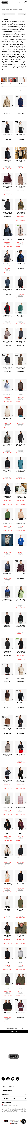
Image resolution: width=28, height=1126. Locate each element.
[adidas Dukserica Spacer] (21, 334)
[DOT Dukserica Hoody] (21, 876)
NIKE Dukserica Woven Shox (7, 161)
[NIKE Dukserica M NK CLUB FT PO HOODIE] (7, 101)
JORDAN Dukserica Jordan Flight (7, 264)
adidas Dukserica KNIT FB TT (7, 135)
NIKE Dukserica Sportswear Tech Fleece (7, 394)
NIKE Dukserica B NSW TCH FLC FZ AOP (20, 265)
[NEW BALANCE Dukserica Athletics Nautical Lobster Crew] (7, 566)
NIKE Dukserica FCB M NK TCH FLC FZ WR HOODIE (21, 110)
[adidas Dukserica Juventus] (21, 127)
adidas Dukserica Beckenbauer (20, 368)
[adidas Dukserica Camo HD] (21, 721)
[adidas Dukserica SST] (21, 153)
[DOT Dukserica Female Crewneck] (21, 850)
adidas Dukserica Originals (20, 290)
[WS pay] (11, 1121)
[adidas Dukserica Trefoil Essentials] (21, 437)
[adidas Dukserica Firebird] (7, 179)
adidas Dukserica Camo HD (20, 729)
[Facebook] (3, 1079)
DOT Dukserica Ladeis (7, 832)
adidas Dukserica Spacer (20, 342)
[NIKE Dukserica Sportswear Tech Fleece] (7, 385)
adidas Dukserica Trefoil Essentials (20, 445)
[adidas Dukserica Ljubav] (7, 669)
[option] (13, 80)
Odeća (16, 9)
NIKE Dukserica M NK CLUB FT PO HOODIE (7, 110)
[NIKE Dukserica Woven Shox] (7, 153)
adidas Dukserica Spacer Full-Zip (7, 368)
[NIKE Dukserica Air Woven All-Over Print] (7, 437)
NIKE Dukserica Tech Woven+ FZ (20, 213)
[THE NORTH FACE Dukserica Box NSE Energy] (7, 463)
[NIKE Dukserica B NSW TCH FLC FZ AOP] (21, 256)
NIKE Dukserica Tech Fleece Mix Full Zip (7, 239)
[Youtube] (12, 1079)
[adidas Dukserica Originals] (21, 282)
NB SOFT (21, 1116)
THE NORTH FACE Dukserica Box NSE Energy (7, 471)
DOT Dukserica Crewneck (7, 910)
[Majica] (13, 79)
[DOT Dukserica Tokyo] (7, 953)
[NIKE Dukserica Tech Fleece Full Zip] (7, 592)
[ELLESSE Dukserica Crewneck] (21, 179)
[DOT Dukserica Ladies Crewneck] (7, 798)
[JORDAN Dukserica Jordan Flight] (7, 256)
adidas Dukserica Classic (20, 755)
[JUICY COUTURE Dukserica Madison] (21, 773)
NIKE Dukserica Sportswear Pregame (7, 497)
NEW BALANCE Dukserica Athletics (7, 419)
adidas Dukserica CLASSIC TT (7, 781)
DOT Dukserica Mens (20, 910)
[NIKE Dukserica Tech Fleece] (21, 230)
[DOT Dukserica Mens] (21, 902)
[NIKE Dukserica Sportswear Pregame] (7, 489)
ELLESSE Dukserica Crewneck (21, 187)
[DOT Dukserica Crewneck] (7, 902)
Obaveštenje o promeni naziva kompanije (14, 5)
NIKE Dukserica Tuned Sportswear (7, 316)
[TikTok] (17, 1079)
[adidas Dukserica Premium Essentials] (7, 204)
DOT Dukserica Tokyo (7, 961)
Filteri (20, 14)
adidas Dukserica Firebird (7, 187)
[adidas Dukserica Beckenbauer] (21, 359)
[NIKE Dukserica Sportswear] (7, 618)
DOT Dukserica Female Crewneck (20, 858)
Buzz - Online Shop (5, 9)
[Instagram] (8, 1079)
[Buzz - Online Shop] (4, 2)
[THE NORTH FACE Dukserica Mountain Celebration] (21, 489)
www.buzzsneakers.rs (10, 1116)
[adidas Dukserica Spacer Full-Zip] (7, 359)
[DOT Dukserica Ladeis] (7, 824)
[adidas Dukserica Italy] (7, 282)
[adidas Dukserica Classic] (21, 747)
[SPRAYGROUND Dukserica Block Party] (7, 721)
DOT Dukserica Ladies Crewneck (7, 806)
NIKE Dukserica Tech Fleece (21, 238)
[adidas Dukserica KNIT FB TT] (7, 127)
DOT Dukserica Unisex (20, 987)
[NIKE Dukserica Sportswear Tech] (21, 618)
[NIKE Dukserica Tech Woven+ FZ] (21, 204)
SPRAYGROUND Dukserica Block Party (7, 730)
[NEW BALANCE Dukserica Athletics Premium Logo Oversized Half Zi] (21, 566)
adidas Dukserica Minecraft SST (20, 316)
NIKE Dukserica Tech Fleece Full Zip (7, 600)
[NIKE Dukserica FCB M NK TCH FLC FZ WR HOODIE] (21, 101)
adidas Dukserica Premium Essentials (7, 213)
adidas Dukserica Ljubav (7, 677)
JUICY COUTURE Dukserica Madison (20, 781)
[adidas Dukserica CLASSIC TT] (7, 773)
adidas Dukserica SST (20, 161)
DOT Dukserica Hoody (20, 884)
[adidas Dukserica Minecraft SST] (21, 308)
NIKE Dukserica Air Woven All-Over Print (7, 446)
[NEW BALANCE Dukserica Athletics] (7, 411)
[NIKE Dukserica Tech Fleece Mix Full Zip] (7, 230)
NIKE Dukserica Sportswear (7, 626)
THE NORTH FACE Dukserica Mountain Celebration (21, 497)
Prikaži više (14, 1031)
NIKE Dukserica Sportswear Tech (20, 626)
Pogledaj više (14, 7)
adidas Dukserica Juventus (20, 135)
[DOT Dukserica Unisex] (21, 979)
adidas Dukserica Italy (7, 290)
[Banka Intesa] (16, 1121)
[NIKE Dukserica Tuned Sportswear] (7, 308)
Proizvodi (12, 9)
